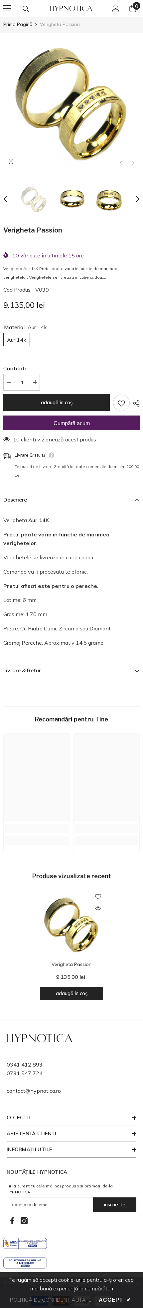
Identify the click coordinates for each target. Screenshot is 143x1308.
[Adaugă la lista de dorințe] (121, 403)
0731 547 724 (25, 1073)
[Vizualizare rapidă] (98, 908)
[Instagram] (24, 1220)
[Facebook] (12, 1220)
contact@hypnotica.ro (34, 1090)
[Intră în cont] (115, 8)
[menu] (7, 8)
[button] (121, 162)
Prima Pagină (17, 24)
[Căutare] (26, 9)
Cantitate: (16, 368)
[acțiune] (135, 403)
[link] (36, 828)
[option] (71, 101)
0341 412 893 (25, 1064)
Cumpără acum (72, 423)
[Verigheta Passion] (71, 923)
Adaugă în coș (58, 402)
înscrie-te (114, 1204)
